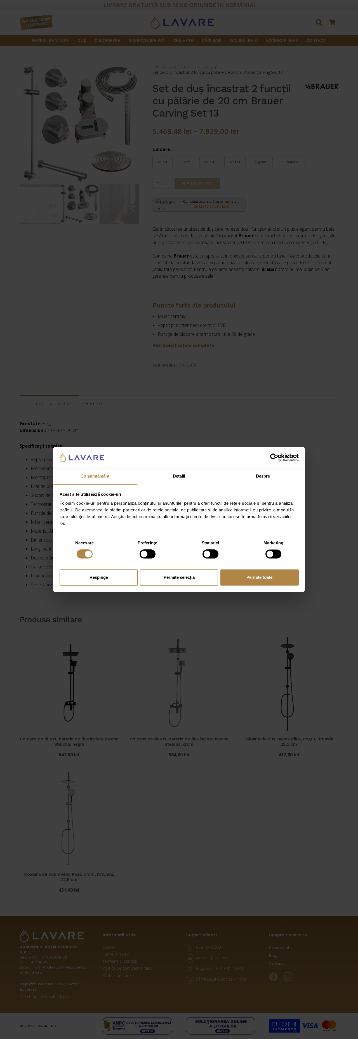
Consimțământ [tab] (95, 476)
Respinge (99, 577)
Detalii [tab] (179, 476)
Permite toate (259, 577)
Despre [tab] (263, 476)
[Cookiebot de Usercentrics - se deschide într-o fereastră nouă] (274, 458)
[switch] (148, 554)
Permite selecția (179, 577)
